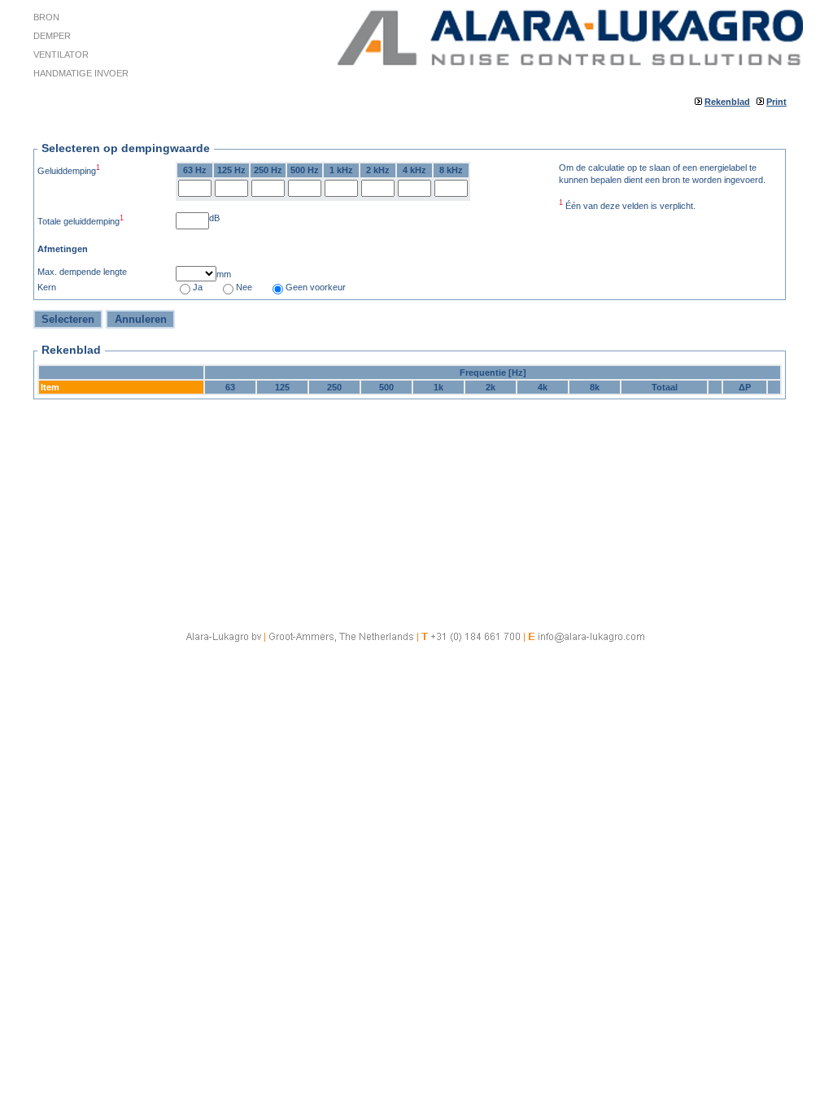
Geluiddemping (68, 169)
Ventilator (61, 54)
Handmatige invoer (81, 73)
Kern (46, 287)
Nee (244, 287)
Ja (198, 287)
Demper (52, 36)
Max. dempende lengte (82, 272)
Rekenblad (727, 102)
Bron (46, 17)
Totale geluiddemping (80, 220)
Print (776, 102)
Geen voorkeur (316, 287)
